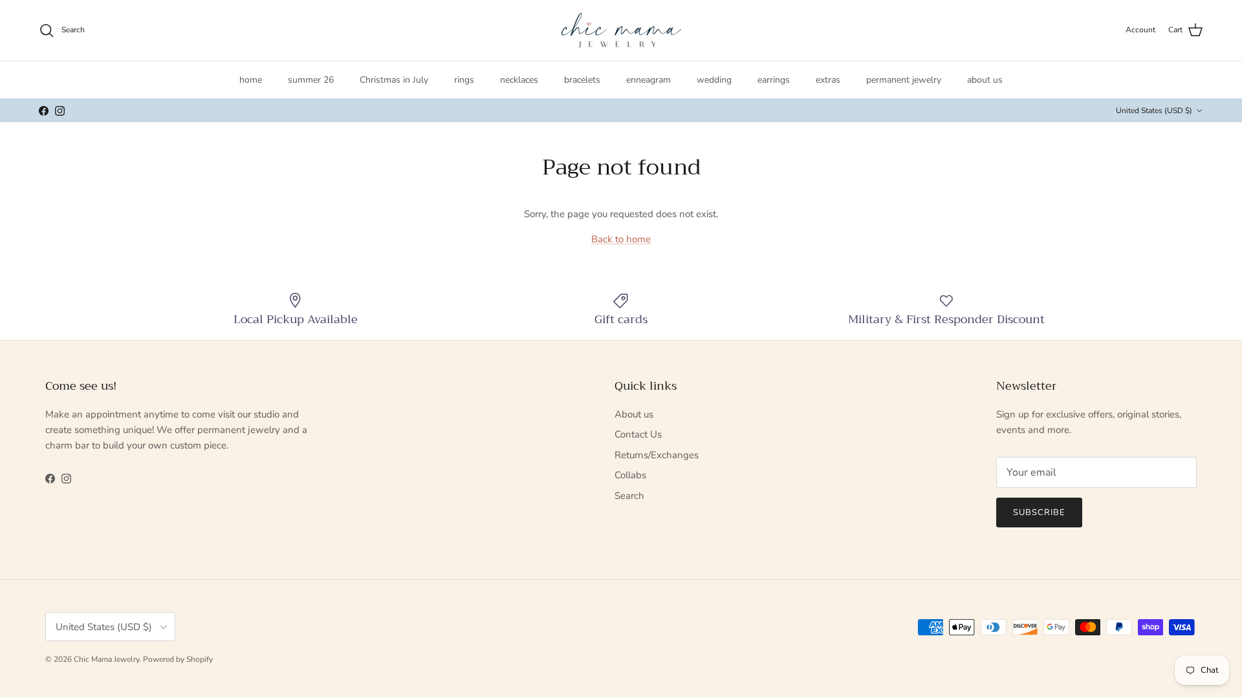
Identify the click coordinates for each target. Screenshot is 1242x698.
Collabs (630, 475)
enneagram (648, 80)
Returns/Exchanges (657, 455)
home (250, 80)
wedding (714, 80)
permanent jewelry (903, 80)
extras (828, 80)
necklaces (519, 80)
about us (985, 80)
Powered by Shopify (178, 659)
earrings (773, 80)
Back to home (621, 239)
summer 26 (311, 80)
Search (629, 495)
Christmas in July (394, 80)
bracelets (582, 80)
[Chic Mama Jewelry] (621, 30)
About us (634, 414)
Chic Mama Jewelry (106, 659)
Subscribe (1039, 512)
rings (464, 80)
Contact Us (638, 434)
